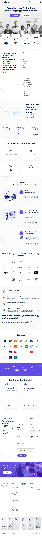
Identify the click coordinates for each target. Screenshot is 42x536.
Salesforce (25, 63)
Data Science (25, 56)
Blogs (31, 489)
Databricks (25, 54)
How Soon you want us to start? (34, 437)
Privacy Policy (28, 533)
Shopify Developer (26, 95)
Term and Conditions (37, 533)
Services (31, 484)
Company (31, 418)
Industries (31, 487)
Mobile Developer (26, 80)
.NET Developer (26, 71)
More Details (19, 442)
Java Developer (26, 67)
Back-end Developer (27, 86)
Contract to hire (11, 170)
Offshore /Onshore (31, 169)
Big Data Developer (27, 73)
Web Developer (26, 88)
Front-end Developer (27, 84)
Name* (18, 418)
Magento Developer (27, 93)
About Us (31, 483)
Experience (19, 436)
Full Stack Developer (27, 82)
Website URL (19, 423)
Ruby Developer (26, 91)
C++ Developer (26, 78)
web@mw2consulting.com (6, 496)
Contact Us (35, 2)
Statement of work (31, 154)
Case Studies (32, 486)
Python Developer (26, 59)
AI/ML (24, 52)
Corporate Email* (32, 423)
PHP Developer (26, 76)
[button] (22, 455)
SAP (23, 65)
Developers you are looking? (33, 428)
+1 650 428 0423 (4, 494)
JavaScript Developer (27, 69)
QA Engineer (25, 61)
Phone (18, 427)
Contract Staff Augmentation (11, 154)
